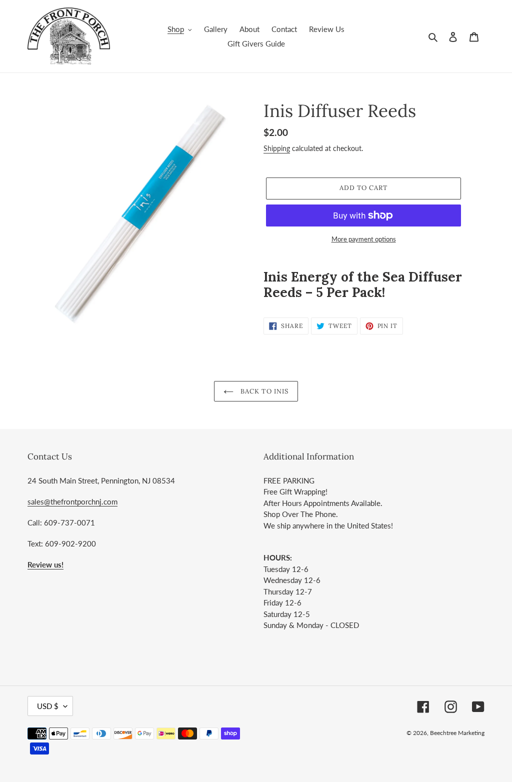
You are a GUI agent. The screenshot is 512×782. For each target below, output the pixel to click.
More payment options (364, 239)
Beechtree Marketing (457, 732)
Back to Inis (263, 391)
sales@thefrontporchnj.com (73, 501)
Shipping (277, 148)
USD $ (47, 706)
